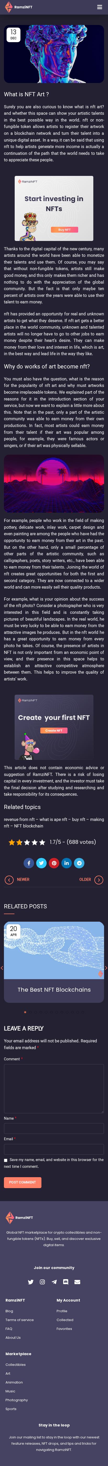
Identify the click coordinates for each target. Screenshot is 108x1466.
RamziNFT (42, 775)
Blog (9, 1311)
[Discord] (66, 1282)
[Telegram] (79, 863)
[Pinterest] (54, 863)
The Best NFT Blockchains (54, 989)
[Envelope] (77, 1282)
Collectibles (16, 1364)
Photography (17, 1400)
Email (10, 1139)
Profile (62, 1311)
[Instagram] (42, 1282)
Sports (11, 1409)
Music (10, 1391)
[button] (99, 7)
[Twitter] (41, 863)
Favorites (64, 1328)
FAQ (9, 1328)
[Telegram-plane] (54, 1282)
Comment (13, 1059)
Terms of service (20, 1320)
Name (10, 1119)
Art (8, 1373)
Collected (65, 1320)
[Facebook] (29, 863)
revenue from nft (19, 820)
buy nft (78, 820)
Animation (14, 1382)
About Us (13, 1337)
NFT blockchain (28, 826)
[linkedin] (66, 863)
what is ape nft (53, 820)
